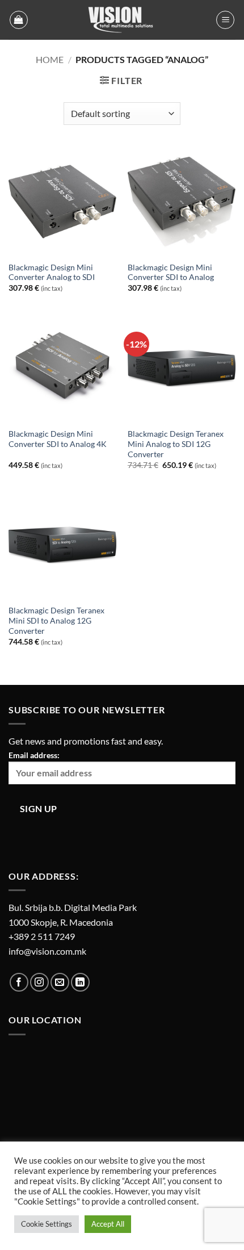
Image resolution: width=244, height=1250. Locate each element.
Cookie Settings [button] (46, 1223)
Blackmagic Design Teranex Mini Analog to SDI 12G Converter (176, 443)
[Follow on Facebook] (19, 982)
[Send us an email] (60, 982)
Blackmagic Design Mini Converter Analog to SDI (52, 272)
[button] (19, 20)
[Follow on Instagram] (39, 982)
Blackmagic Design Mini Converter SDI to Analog (171, 272)
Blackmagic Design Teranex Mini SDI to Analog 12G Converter (56, 620)
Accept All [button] (107, 1223)
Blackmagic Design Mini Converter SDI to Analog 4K (58, 439)
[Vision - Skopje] (122, 20)
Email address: (34, 755)
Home (50, 59)
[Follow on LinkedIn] (80, 982)
